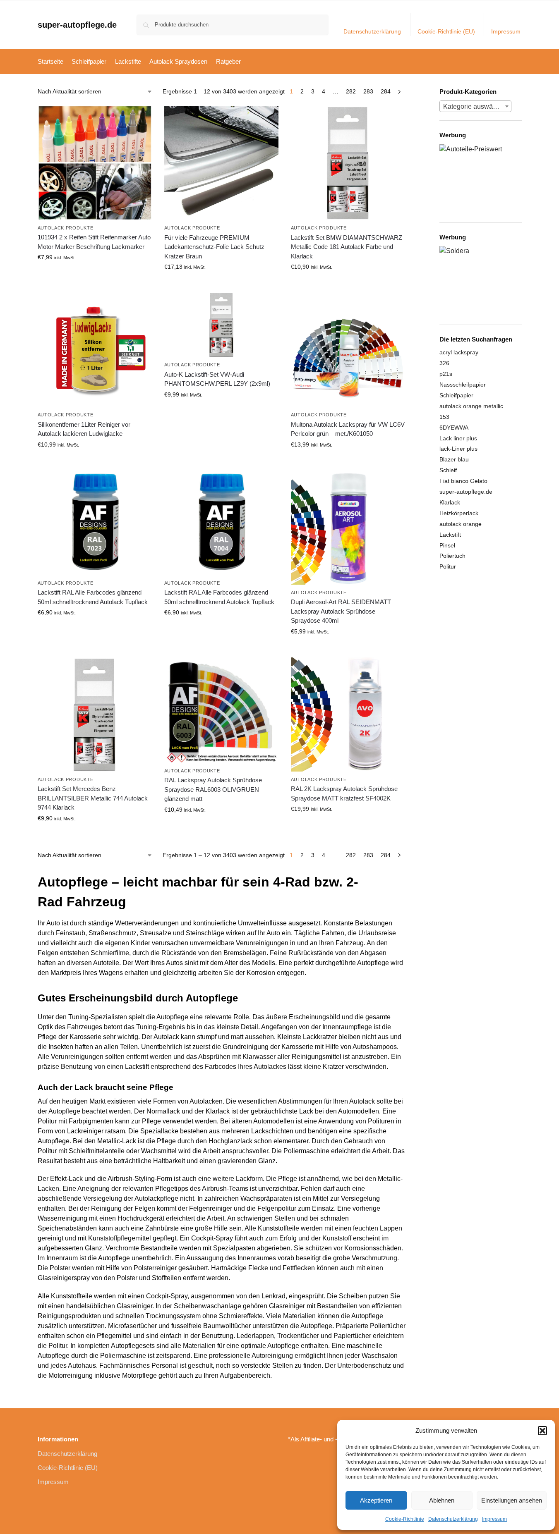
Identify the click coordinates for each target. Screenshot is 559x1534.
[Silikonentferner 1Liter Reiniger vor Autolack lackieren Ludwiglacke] (95, 350)
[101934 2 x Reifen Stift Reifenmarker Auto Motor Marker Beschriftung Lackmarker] (95, 163)
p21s (445, 373)
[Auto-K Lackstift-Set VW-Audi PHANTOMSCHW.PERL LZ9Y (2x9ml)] (221, 325)
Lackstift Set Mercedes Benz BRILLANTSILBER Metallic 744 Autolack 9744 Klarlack (93, 798)
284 (386, 91)
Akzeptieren (376, 1500)
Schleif (448, 470)
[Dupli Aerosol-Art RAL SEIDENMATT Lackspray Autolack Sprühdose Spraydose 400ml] (348, 528)
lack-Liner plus (458, 448)
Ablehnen (441, 1500)
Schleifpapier (456, 395)
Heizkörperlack (458, 513)
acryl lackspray (458, 352)
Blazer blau (454, 459)
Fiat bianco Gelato (463, 481)
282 (351, 91)
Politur (447, 566)
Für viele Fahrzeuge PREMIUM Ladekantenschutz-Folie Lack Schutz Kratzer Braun (214, 247)
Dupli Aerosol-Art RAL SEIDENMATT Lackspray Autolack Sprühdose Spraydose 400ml (341, 611)
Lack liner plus (458, 438)
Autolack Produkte (66, 227)
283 (368, 91)
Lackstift (450, 534)
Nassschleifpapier (462, 384)
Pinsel (447, 545)
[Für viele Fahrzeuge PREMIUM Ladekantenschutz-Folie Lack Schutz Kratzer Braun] (221, 163)
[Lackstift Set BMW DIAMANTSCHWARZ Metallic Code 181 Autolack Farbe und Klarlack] (348, 163)
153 (444, 416)
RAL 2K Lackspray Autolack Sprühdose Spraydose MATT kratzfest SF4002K (344, 793)
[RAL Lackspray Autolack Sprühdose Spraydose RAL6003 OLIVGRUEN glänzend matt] (221, 710)
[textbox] (475, 106)
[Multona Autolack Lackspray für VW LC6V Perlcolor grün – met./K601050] (348, 350)
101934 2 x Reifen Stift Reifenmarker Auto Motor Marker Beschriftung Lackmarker (94, 242)
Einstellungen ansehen (511, 1500)
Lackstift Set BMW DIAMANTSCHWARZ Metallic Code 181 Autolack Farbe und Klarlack (346, 247)
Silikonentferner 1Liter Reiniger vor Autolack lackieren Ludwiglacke (84, 429)
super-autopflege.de (77, 24)
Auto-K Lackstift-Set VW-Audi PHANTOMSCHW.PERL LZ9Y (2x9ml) (217, 379)
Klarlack (449, 502)
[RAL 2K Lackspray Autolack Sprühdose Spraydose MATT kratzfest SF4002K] (348, 714)
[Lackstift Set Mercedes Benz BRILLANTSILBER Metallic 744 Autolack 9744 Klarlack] (95, 714)
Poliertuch (452, 555)
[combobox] (475, 106)
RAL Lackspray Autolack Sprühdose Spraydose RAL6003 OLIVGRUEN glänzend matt (213, 789)
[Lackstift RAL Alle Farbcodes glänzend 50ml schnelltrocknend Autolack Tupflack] (95, 523)
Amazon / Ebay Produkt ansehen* (95, 275)
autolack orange (460, 524)
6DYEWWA (453, 427)
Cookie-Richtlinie (404, 1519)
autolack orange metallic (471, 406)
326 (444, 363)
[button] (542, 1430)
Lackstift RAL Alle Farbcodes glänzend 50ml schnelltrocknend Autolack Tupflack (93, 597)
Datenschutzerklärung (453, 1519)
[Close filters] (407, 92)
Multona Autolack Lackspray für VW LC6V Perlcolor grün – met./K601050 (348, 429)
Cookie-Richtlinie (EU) (446, 31)
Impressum (494, 1519)
